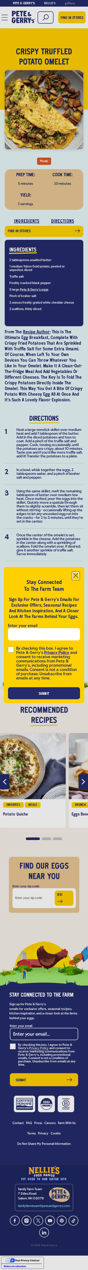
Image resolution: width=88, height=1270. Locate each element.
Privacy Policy (56, 653)
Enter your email (23, 626)
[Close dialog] (76, 576)
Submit (44, 693)
